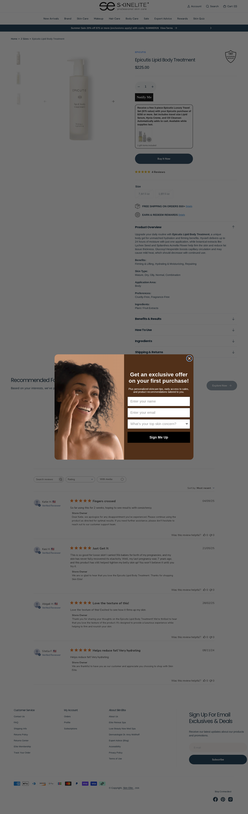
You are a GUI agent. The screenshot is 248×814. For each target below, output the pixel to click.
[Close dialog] (189, 358)
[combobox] (157, 424)
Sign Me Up (158, 437)
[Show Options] (187, 424)
